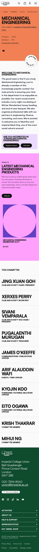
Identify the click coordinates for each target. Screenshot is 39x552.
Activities (14, 12)
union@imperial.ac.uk (15, 484)
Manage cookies (25, 548)
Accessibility (13, 548)
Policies (4, 548)
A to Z (22, 12)
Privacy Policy (6, 544)
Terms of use (17, 544)
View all (8, 196)
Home (6, 12)
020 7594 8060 (12, 481)
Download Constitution (10, 43)
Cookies (27, 544)
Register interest (12, 145)
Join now (27, 145)
